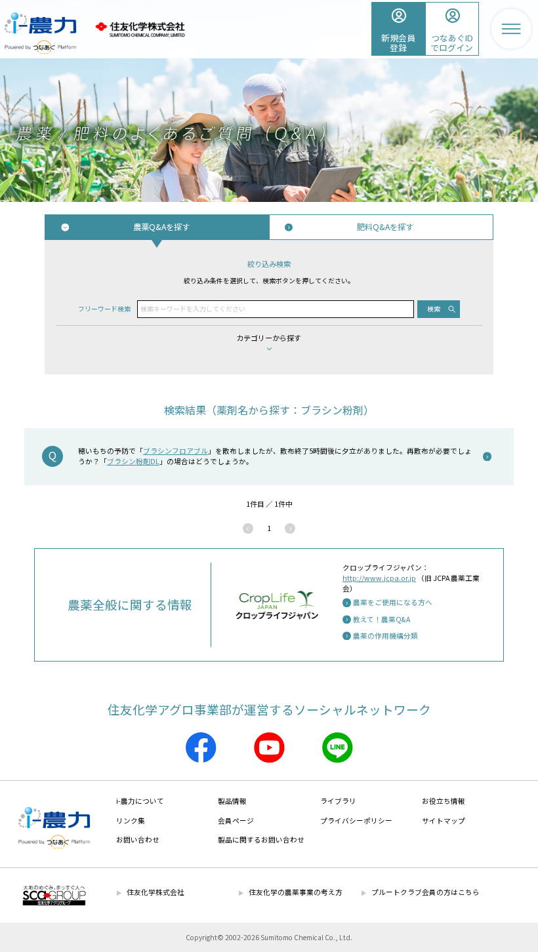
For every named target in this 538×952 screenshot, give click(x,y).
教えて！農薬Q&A (381, 619)
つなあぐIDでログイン (451, 42)
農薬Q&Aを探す (161, 227)
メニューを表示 (511, 29)
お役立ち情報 (443, 801)
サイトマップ (443, 820)
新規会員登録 (398, 42)
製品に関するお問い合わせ (261, 839)
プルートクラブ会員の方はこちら (425, 892)
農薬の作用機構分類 (385, 636)
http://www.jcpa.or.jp (379, 578)
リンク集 (130, 820)
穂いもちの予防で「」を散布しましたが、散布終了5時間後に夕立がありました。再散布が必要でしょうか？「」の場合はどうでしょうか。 (275, 456)
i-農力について (140, 801)
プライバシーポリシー (356, 820)
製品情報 (232, 801)
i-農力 (40, 18)
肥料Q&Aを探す (385, 227)
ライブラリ (338, 801)
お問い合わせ (137, 839)
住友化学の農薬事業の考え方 (295, 892)
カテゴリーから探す (268, 337)
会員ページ (236, 820)
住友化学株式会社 (139, 30)
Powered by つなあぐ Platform (40, 47)
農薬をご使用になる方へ (392, 602)
